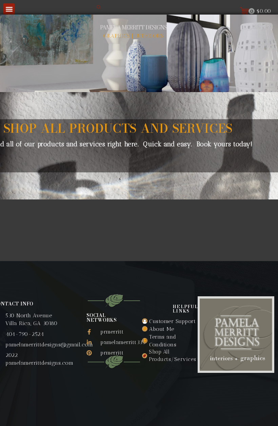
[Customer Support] (170, 321)
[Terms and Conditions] (170, 341)
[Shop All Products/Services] (170, 355)
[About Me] (170, 329)
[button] (9, 9)
